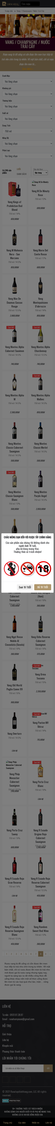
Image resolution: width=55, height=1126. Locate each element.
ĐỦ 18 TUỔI (42, 587)
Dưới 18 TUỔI (25, 587)
